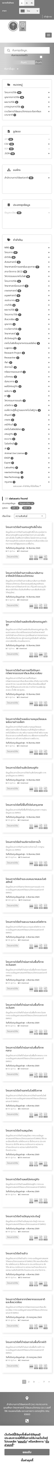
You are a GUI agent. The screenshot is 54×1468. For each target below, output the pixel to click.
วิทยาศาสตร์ (11, 333)
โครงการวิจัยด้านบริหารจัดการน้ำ (23, 842)
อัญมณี (9, 415)
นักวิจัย (9, 257)
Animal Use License (15, 453)
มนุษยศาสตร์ (11, 295)
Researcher (11, 357)
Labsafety (10, 467)
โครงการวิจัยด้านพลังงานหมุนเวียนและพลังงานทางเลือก (26, 720)
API (8, 139)
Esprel (8, 462)
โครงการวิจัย (12, 92)
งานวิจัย (9, 305)
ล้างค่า (38, 62)
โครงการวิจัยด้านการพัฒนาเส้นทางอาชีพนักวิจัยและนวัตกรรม (24, 574)
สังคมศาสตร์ (12, 262)
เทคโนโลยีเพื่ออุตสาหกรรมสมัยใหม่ (21, 343)
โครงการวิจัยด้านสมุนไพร (19, 1130)
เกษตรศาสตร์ (12, 290)
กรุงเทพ (9, 482)
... (39, 1381)
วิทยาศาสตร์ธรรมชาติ (15, 285)
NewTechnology (13, 477)
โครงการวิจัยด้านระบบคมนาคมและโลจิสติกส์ (26, 880)
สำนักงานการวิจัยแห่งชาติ (18, 177)
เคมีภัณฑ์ (10, 424)
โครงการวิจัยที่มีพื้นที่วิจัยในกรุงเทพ (24, 805)
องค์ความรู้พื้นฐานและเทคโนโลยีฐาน (22, 410)
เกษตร (8, 419)
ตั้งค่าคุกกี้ (27, 1460)
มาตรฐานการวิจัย (13, 106)
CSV (8, 144)
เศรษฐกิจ (10, 434)
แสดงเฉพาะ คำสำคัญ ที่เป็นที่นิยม (26, 486)
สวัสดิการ (10, 405)
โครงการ (10, 252)
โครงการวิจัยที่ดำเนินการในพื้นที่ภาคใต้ (26, 1342)
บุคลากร (9, 324)
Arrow (29, 11)
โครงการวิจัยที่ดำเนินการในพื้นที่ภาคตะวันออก (25, 963)
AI (6, 448)
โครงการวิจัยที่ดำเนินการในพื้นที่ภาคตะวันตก (25, 1006)
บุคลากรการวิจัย (13, 97)
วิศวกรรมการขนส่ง (14, 400)
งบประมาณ (11, 300)
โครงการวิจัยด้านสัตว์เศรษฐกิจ (22, 768)
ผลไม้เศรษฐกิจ (12, 386)
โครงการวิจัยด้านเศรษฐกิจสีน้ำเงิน (24, 527)
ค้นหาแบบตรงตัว (19, 55)
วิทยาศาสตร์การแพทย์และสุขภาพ (21, 266)
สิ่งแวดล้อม (11, 319)
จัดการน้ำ (10, 367)
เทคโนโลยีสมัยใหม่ (14, 429)
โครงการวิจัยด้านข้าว (17, 1253)
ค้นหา (23, 62)
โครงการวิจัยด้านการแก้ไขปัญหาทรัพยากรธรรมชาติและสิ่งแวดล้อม (24, 671)
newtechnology (13, 472)
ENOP (8, 458)
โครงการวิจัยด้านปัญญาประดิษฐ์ (23, 1216)
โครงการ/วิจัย (12, 314)
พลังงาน (9, 391)
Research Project (14, 352)
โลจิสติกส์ (10, 443)
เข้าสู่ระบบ (48, 16)
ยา (6, 395)
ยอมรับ (27, 1452)
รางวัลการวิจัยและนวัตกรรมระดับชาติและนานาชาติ (22, 113)
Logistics (9, 348)
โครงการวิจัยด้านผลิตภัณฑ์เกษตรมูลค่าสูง (26, 623)
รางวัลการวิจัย (12, 329)
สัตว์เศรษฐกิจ (12, 338)
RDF (8, 148)
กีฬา (7, 362)
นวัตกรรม (10, 376)
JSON (9, 153)
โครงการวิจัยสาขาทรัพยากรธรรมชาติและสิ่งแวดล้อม (25, 1300)
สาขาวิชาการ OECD (15, 271)
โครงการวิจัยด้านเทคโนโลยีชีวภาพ (24, 1090)
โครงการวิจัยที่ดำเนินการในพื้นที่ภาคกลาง (25, 1049)
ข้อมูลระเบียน (12, 212)
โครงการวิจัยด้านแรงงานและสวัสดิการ (26, 922)
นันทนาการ (10, 381)
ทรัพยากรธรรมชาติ (14, 372)
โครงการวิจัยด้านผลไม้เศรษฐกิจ (22, 1179)
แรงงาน (9, 438)
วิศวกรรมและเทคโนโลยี (16, 276)
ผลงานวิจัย (10, 102)
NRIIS (8, 247)
